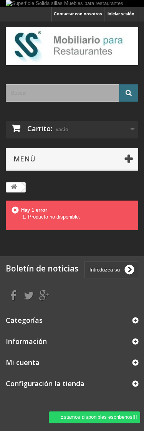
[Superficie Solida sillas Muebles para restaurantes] (72, 3)
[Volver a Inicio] (14, 187)
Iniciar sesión (121, 14)
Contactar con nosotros (78, 14)
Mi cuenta (23, 362)
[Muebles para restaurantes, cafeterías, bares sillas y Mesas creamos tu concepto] (72, 46)
